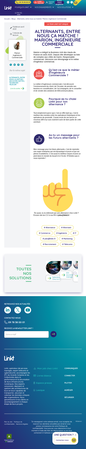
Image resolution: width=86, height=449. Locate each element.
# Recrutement (49, 244)
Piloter (68, 383)
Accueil (6, 19)
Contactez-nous (62, 440)
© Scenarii (79, 421)
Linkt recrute (41, 2)
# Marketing (67, 239)
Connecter (69, 375)
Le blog (18, 13)
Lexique (40, 390)
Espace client (51, 2)
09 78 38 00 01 (24, 2)
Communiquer (71, 368)
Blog (13, 19)
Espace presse (44, 382)
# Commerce (44, 233)
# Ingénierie (61, 233)
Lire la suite (15, 88)
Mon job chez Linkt (47, 368)
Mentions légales (22, 424)
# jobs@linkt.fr (49, 239)
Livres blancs (44, 375)
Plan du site (8, 422)
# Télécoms (67, 244)
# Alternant (66, 227)
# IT (74, 233)
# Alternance (49, 227)
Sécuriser (69, 397)
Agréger (68, 390)
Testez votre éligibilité (59, 2)
